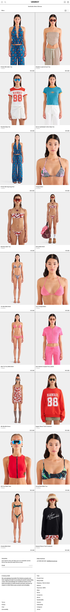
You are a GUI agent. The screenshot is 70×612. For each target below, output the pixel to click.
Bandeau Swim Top (5, 246)
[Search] (5, 2)
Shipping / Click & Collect (43, 583)
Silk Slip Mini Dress (5, 426)
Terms (3, 602)
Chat (3, 607)
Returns (39, 585)
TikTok (38, 609)
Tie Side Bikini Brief (6, 306)
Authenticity (40, 604)
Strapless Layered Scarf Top (43, 67)
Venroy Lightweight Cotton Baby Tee (45, 127)
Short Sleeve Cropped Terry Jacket (45, 366)
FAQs (38, 590)
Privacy (3, 604)
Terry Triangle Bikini (41, 306)
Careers (39, 602)
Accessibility (5, 609)
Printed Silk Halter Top (6, 67)
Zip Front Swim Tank (6, 486)
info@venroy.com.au (52, 561)
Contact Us (39, 595)
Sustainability (40, 600)
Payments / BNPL (41, 588)
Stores (38, 597)
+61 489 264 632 (41, 561)
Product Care (40, 578)
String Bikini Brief (40, 246)
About (38, 592)
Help (38, 576)
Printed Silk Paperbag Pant (7, 186)
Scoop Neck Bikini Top (41, 486)
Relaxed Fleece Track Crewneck (44, 546)
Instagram (39, 607)
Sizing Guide (40, 580)
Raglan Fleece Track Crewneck (44, 426)
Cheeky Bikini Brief (5, 546)
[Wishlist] (65, 2)
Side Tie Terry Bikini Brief (7, 366)
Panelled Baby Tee (5, 127)
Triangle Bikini (39, 186)
